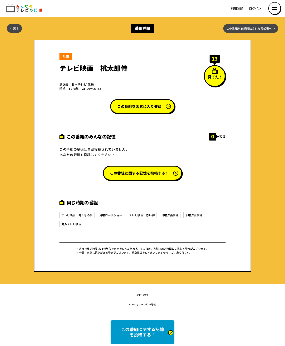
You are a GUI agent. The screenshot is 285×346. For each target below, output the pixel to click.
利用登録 (237, 8)
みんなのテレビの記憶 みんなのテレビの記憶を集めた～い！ (25, 8)
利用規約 (142, 295)
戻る (16, 28)
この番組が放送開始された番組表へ (249, 28)
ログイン (255, 8)
